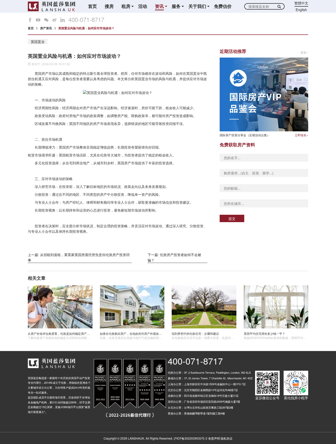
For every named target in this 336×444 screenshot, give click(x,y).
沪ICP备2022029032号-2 (190, 438)
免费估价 (223, 6)
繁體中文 (301, 2)
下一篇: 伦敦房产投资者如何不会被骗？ (174, 257)
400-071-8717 (86, 19)
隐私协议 (226, 438)
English (301, 9)
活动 (142, 6)
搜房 (109, 6)
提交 (232, 218)
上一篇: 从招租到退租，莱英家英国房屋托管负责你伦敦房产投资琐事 (79, 257)
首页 (92, 6)
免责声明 (214, 438)
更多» (304, 52)
